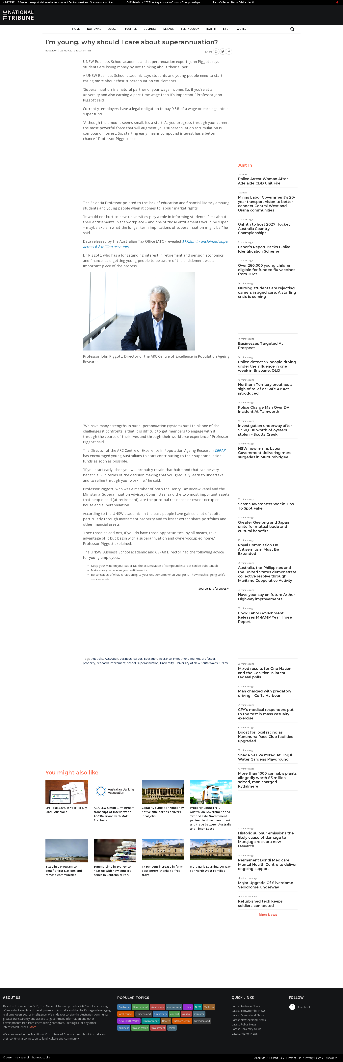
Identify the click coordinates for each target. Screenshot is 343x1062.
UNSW (223, 663)
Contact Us (275, 1058)
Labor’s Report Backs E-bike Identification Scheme (221, 2)
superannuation (147, 663)
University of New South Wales (196, 663)
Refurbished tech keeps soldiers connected (260, 903)
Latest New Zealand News (249, 1020)
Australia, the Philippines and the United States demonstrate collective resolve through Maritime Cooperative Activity (267, 574)
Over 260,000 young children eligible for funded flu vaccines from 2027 (266, 269)
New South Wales (129, 1021)
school (131, 663)
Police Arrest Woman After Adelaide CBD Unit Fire (263, 181)
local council (126, 1014)
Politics (131, 29)
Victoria (209, 1007)
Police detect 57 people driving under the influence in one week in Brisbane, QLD (267, 366)
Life (225, 29)
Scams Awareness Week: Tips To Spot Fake (266, 506)
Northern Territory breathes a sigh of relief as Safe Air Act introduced (265, 388)
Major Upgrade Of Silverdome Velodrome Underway (265, 885)
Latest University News (246, 1029)
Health (211, 29)
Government (140, 1007)
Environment (151, 1021)
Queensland (144, 1014)
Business (150, 29)
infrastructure (182, 1021)
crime (172, 1028)
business (126, 658)
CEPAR (220, 450)
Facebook (304, 1007)
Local (112, 29)
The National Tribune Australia (31, 1057)
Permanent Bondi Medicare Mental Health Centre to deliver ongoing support (267, 864)
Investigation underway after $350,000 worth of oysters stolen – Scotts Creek (265, 430)
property (89, 663)
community (174, 1007)
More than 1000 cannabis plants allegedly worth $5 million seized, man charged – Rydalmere (267, 780)
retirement (118, 663)
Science (168, 29)
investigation (140, 1028)
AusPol (186, 1014)
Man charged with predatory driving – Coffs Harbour (264, 693)
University (167, 663)
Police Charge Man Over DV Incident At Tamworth (263, 409)
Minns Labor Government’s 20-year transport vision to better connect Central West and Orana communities (266, 203)
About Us (259, 1058)
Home (76, 29)
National (94, 29)
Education (150, 658)
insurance (165, 658)
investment (181, 658)
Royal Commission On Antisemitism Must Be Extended (258, 549)
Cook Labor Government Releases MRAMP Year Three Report (265, 617)
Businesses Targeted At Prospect (260, 345)
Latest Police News (244, 1024)
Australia (97, 658)
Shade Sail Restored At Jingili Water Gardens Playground (265, 757)
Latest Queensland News (248, 1015)
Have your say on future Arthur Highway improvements (266, 597)
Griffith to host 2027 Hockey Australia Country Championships (141, 2)
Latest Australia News (246, 1006)
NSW (198, 1007)
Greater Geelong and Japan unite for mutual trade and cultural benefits (263, 526)
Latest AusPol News (245, 1033)
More (32, 1027)
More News (268, 914)
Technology (190, 29)
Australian (111, 658)
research (103, 663)
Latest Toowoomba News (249, 1011)
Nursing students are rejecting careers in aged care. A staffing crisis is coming (267, 292)
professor (208, 658)
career (137, 658)
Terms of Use (293, 1058)
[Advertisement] (268, 14)
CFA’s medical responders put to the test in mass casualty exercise (266, 714)
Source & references (212, 588)
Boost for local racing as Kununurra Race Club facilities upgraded (265, 736)
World (242, 29)
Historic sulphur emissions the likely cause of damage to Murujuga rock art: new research (266, 839)
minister (199, 1014)
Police (188, 1007)
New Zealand (202, 1021)
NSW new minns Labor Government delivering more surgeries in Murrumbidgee (265, 452)
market (195, 658)
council (174, 1014)
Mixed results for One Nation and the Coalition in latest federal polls (264, 672)
